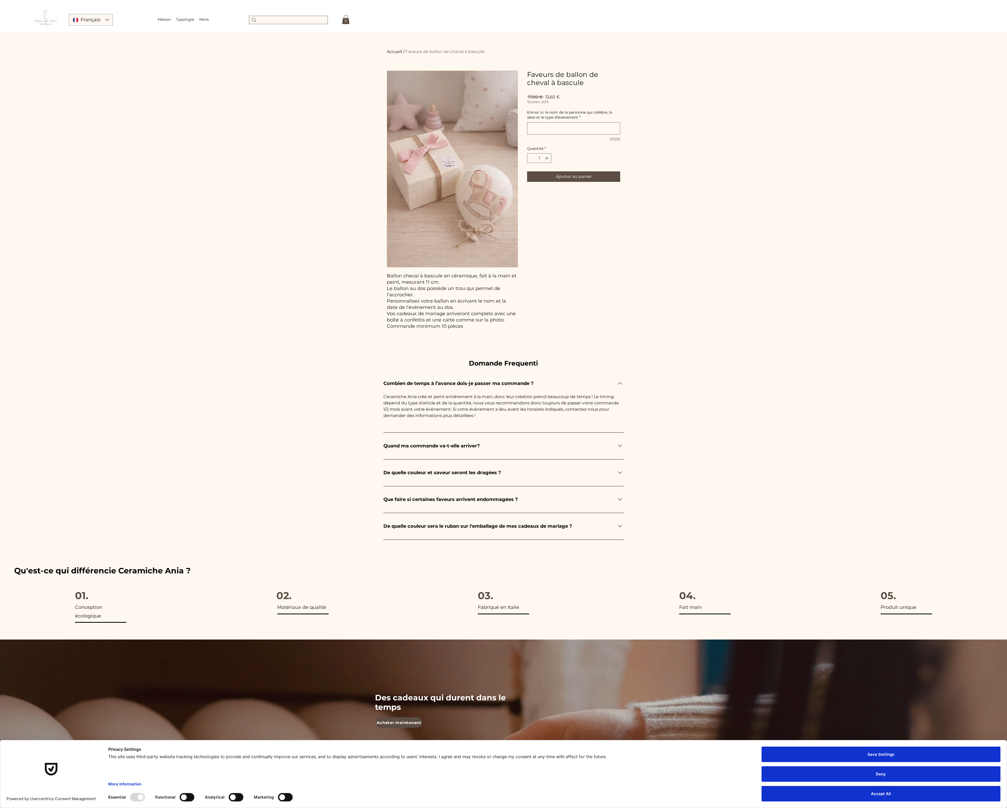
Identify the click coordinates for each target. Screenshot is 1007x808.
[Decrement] (531, 158)
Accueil (394, 51)
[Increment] (547, 158)
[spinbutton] (539, 158)
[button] (185, 19)
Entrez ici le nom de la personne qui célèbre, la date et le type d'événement (569, 115)
